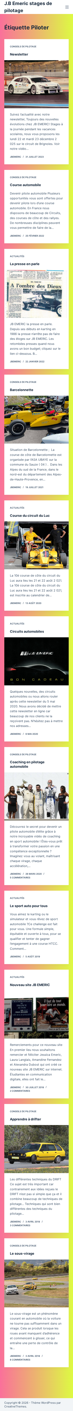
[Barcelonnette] (36, 420)
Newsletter (19, 54)
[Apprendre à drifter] (36, 1149)
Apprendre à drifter (25, 1119)
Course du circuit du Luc (30, 516)
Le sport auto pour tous (29, 906)
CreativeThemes (15, 1406)
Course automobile (25, 185)
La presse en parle (24, 264)
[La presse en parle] (36, 294)
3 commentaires (20, 1225)
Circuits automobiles (27, 631)
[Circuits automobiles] (36, 661)
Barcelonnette (21, 390)
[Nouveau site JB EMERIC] (36, 1015)
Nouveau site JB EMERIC (30, 985)
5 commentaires (20, 877)
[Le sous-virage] (36, 1283)
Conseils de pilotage (23, 46)
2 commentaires (20, 1090)
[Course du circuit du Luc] (36, 545)
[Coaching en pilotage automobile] (36, 796)
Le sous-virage (22, 1253)
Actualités (17, 256)
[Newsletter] (36, 84)
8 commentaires (20, 1359)
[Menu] (67, 7)
